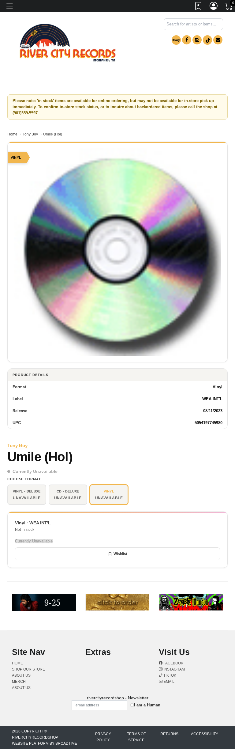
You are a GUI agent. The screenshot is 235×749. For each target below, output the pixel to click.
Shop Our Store (28, 669)
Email (168, 681)
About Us (21, 688)
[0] (229, 7)
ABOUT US (21, 675)
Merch (19, 681)
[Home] (67, 42)
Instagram (173, 669)
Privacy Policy (103, 737)
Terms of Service (136, 737)
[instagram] (197, 40)
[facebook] (186, 40)
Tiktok (169, 675)
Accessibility (204, 734)
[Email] (218, 40)
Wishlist (120, 554)
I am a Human (147, 705)
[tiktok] (207, 40)
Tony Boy (30, 134)
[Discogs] (176, 40)
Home (12, 134)
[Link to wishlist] (198, 7)
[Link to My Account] (214, 7)
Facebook (172, 663)
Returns (169, 734)
